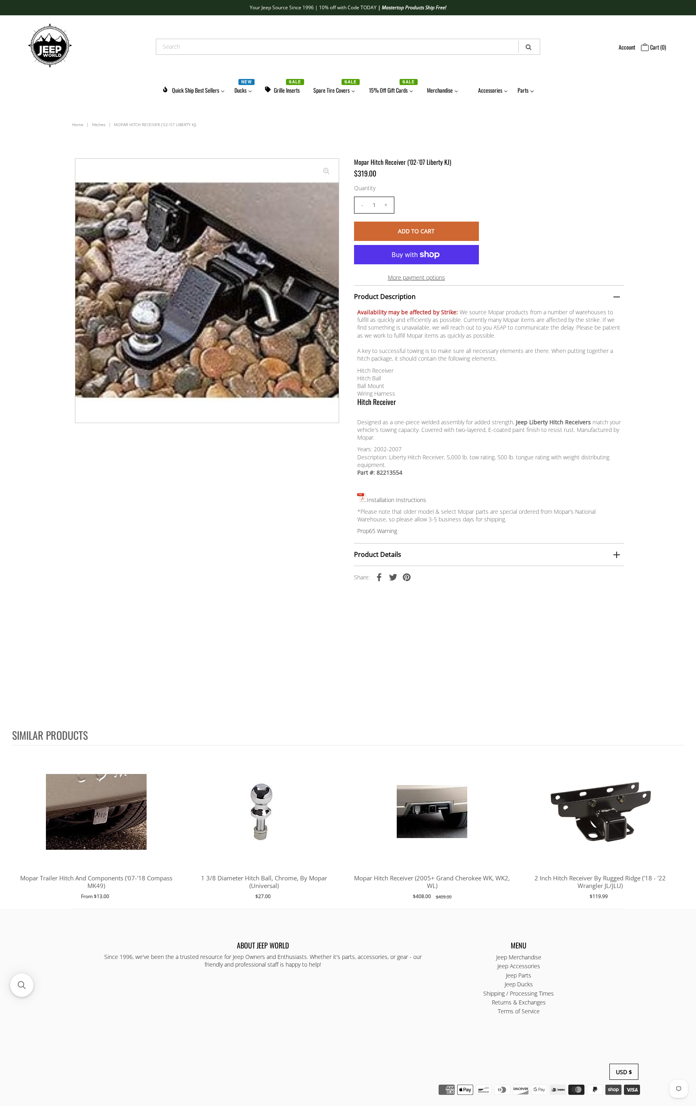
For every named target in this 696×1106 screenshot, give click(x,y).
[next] (676, 826)
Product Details (377, 554)
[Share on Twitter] (393, 577)
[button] (21, 985)
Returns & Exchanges (519, 1002)
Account (627, 47)
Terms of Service (519, 1011)
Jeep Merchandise (518, 957)
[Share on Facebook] (379, 577)
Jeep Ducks (519, 984)
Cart (657, 47)
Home (77, 124)
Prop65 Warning (377, 531)
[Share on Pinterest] (407, 577)
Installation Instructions (396, 500)
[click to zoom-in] (326, 171)
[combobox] (348, 47)
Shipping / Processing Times (518, 993)
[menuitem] (193, 89)
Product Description (385, 296)
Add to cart (96, 820)
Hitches (99, 124)
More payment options (416, 277)
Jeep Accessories (518, 966)
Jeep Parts (518, 975)
